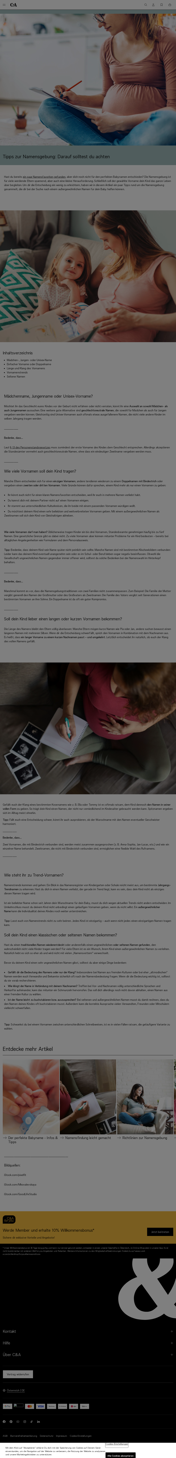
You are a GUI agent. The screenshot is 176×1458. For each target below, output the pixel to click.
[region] (88, 1450)
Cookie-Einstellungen (117, 1444)
